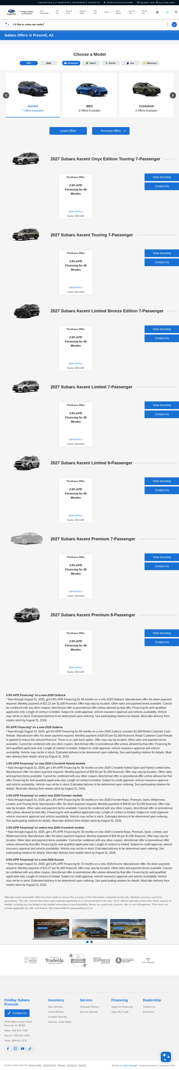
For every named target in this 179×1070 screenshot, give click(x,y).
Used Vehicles (56, 1011)
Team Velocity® (130, 1065)
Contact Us (19, 1013)
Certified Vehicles (57, 1016)
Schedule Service (89, 1006)
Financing (119, 1000)
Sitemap (61, 1065)
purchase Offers (111, 130)
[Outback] (51, 928)
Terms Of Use (49, 1065)
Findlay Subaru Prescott (15, 1065)
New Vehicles (55, 1006)
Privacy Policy (35, 1065)
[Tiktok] (29, 1048)
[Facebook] (7, 1048)
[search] (176, 12)
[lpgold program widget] (31, 960)
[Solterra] (89, 928)
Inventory (56, 1000)
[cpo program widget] (78, 960)
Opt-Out (82, 1065)
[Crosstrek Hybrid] (127, 928)
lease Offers (68, 130)
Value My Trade (120, 1011)
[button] (29, 63)
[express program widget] (101, 960)
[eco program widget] (125, 960)
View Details (76, 211)
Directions (148, 1011)
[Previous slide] (87, 942)
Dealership (152, 1000)
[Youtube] (22, 1048)
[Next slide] (91, 942)
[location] (104, 2)
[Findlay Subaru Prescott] (20, 11)
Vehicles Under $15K (59, 1022)
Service (86, 1000)
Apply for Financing (122, 1006)
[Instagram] (15, 1048)
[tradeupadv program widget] (54, 960)
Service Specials (89, 1011)
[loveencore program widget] (148, 960)
